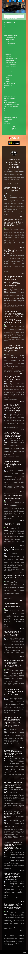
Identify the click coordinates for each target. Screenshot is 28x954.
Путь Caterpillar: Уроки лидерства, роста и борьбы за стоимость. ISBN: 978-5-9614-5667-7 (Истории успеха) (13, 349)
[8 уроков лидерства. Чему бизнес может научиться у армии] (6, 912)
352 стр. (22, 373)
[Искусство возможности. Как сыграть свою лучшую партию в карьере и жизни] (6, 791)
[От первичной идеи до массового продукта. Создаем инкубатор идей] (6, 883)
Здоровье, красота (8, 26)
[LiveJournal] (12, 1)
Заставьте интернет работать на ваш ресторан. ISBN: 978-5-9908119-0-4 (13, 604)
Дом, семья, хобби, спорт (9, 22)
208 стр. (22, 216)
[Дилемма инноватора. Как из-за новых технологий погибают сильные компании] (6, 822)
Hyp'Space (17, 952)
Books (3, 952)
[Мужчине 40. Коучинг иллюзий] (6, 555)
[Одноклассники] (8, 1)
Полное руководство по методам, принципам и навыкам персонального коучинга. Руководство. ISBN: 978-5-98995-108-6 (12, 435)
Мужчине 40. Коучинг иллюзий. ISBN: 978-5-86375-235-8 (14, 549)
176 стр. (22, 273)
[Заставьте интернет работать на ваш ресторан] (6, 610)
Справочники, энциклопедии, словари (12, 113)
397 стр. (22, 459)
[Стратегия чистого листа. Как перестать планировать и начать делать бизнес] (6, 502)
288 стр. (22, 747)
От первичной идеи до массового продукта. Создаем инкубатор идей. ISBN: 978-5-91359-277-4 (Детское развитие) (13, 876)
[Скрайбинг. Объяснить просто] (6, 197)
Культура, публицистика (9, 98)
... (19, 183)
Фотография (7, 115)
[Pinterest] (14, 137)
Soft (11, 952)
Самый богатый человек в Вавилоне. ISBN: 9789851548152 (13, 251)
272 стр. (22, 573)
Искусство (6, 92)
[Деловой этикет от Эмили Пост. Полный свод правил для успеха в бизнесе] (6, 228)
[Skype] (19, 1)
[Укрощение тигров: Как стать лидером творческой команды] (6, 699)
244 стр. (22, 687)
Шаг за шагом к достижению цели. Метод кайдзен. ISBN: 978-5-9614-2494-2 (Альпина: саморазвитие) (13, 753)
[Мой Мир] (15, 1)
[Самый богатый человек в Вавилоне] (6, 256)
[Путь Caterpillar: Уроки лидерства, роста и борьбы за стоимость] (6, 355)
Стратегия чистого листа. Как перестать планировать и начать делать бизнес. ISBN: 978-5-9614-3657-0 (13, 496)
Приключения (7, 123)
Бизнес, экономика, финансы (10, 35)
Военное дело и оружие (9, 83)
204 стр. (22, 870)
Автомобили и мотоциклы (9, 33)
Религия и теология (8, 108)
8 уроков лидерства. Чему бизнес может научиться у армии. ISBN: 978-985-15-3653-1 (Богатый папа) (13, 906)
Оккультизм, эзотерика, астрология (12, 104)
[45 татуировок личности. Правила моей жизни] (6, 639)
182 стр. (22, 600)
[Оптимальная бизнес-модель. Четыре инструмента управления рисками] (6, 471)
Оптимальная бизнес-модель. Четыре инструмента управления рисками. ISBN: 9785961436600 (12, 465)
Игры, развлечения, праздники (11, 29)
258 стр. (22, 401)
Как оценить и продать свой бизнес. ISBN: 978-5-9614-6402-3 (14, 577)
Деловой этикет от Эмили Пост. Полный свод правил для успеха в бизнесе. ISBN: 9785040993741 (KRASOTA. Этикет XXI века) (13, 222)
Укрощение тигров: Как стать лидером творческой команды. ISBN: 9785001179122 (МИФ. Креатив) (13, 693)
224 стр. (22, 930)
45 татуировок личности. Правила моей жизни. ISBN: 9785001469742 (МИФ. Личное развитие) (13, 633)
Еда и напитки (7, 24)
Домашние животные (8, 87)
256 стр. (22, 309)
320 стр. (22, 656)
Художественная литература (10, 117)
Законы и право (7, 89)
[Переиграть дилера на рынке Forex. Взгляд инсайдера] (6, 385)
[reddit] (23, 1)
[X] (17, 1)
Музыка (5, 100)
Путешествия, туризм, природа (11, 106)
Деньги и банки (7, 31)
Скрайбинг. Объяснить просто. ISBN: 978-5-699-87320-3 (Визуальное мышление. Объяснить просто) (12, 190)
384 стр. (22, 247)
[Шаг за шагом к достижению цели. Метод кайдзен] (6, 760)
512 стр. (22, 429)
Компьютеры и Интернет (9, 96)
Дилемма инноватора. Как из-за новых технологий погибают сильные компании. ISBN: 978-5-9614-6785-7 (14, 815)
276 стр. (22, 901)
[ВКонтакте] (10, 1)
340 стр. (22, 520)
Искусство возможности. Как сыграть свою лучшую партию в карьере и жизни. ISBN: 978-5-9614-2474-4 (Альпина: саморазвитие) (13, 784)
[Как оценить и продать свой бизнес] (6, 582)
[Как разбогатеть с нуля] (6, 528)
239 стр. (22, 840)
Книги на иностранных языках (10, 94)
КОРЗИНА (6, 14)
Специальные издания (9, 110)
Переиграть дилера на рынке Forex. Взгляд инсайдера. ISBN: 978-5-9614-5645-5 (12, 378)
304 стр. (22, 809)
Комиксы (6, 121)
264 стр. (22, 628)
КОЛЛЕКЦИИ (21, 14)
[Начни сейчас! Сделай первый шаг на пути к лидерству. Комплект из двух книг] (6, 415)
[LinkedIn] (21, 1)
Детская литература (8, 85)
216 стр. (22, 491)
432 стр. (22, 545)
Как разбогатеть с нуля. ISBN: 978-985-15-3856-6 (12, 524)
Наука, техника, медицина (10, 102)
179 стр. (22, 778)
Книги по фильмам (8, 119)
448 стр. (22, 343)
